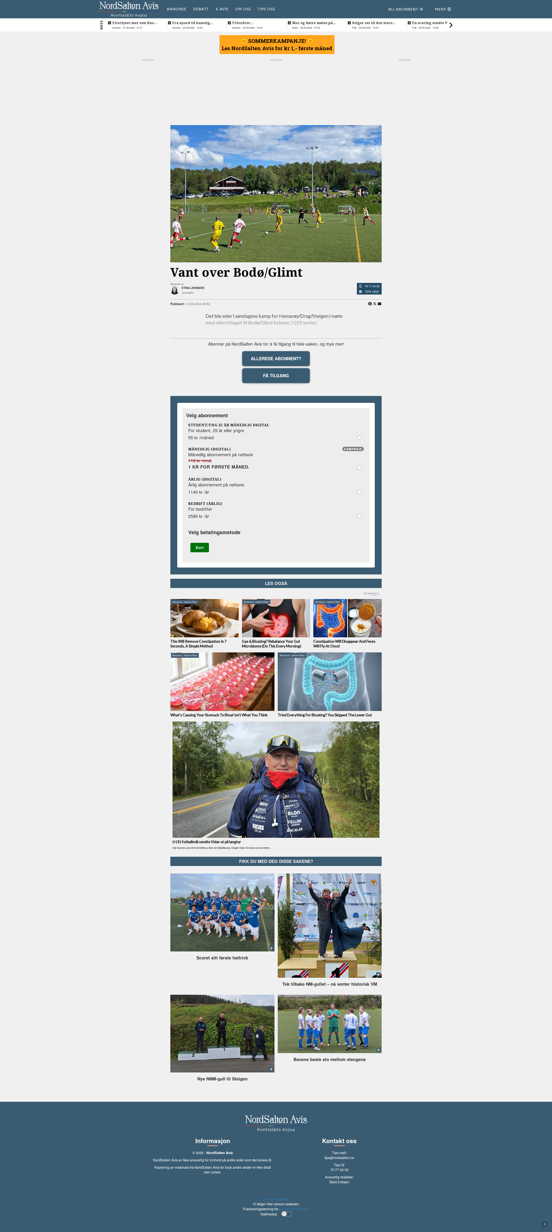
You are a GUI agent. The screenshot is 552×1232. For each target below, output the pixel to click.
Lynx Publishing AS (294, 1208)
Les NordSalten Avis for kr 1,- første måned (277, 48)
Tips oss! (372, 292)
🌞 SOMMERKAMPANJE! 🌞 (277, 40)
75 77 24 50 (372, 286)
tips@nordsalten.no (339, 1157)
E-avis (222, 9)
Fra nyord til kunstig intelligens (191, 23)
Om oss (243, 9)
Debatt (201, 9)
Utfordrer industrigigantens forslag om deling (255, 23)
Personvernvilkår (276, 1199)
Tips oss (266, 9)
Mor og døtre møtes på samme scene (312, 23)
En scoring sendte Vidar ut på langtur (436, 23)
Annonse (176, 9)
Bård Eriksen (339, 1181)
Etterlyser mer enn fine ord (133, 23)
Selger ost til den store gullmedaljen (372, 23)
